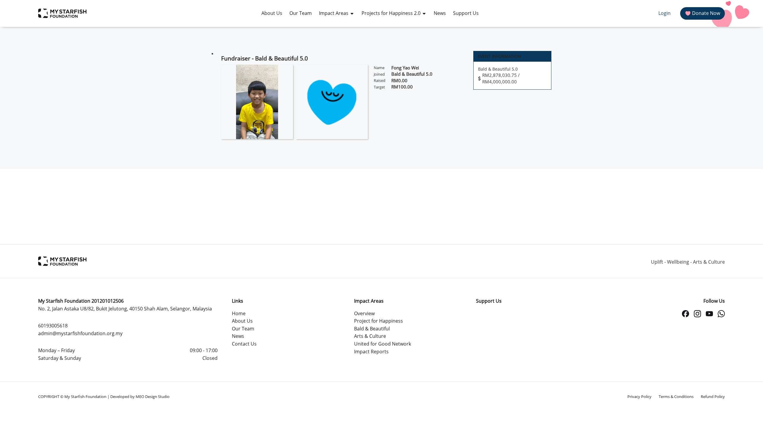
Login (664, 13)
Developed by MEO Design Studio (140, 396)
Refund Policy (713, 396)
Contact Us (244, 344)
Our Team (243, 328)
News (238, 336)
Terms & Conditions (676, 396)
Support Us (489, 301)
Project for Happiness (378, 321)
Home (239, 313)
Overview (364, 313)
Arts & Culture (370, 336)
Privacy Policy (639, 396)
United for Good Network (382, 344)
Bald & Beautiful (372, 328)
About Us (242, 321)
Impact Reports (371, 351)
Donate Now (706, 13)
